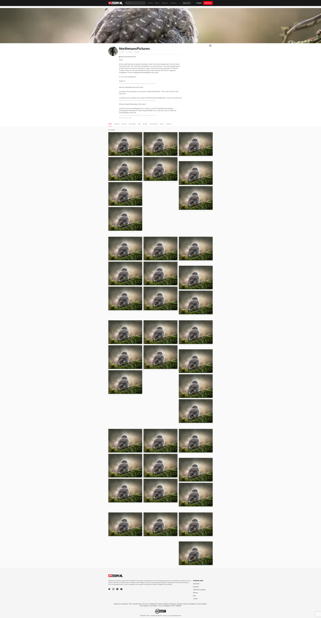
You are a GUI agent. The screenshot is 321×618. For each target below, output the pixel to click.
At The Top (183, 312)
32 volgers (129, 52)
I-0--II (181, 534)
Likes (139, 124)
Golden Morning (185, 183)
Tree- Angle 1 (149, 534)
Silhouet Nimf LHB (151, 258)
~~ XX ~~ (182, 450)
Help (194, 595)
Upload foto (186, 3)
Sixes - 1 (147, 500)
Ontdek (150, 3)
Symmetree (113, 367)
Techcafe (160, 604)
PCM (130, 604)
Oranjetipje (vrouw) (151, 450)
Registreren (208, 3)
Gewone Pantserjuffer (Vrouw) (153, 179)
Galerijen (116, 124)
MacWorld (166, 604)
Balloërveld (148, 475)
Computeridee (124, 604)
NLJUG (173, 605)
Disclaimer (196, 586)
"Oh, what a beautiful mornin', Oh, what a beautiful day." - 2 (189, 154)
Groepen (124, 124)
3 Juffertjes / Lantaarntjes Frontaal (189, 287)
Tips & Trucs (145, 604)
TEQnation (178, 605)
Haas (181, 396)
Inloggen (199, 3)
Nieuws (157, 3)
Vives (159, 605)
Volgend (168, 124)
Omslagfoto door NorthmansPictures (119, 10)
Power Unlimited (202, 604)
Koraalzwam (148, 308)
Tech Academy (153, 605)
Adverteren (196, 583)
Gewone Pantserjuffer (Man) (118, 204)
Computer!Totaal (137, 604)
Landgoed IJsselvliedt (152, 154)
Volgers (162, 124)
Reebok (147, 283)
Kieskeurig (116, 604)
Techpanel (179, 604)
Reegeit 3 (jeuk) (185, 421)
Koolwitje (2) (184, 208)
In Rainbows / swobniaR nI (118, 500)
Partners (195, 592)
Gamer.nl (185, 604)
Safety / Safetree (115, 392)
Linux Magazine (166, 605)
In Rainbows (113, 534)
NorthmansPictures (117, 134)
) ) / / (111, 475)
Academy (173, 3)
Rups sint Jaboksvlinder (117, 258)
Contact (195, 598)
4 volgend (136, 52)
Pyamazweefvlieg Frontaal (118, 283)
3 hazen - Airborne (186, 479)
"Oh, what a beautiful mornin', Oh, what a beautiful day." (118, 179)
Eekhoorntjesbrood (116, 154)
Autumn (147, 367)
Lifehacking (173, 604)
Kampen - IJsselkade (116, 342)
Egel (181, 342)
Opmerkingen (153, 124)
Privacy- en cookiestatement (172, 615)
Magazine (165, 3)
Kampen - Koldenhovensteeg (153, 342)
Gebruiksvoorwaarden (199, 589)
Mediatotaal (153, 604)
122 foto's (122, 52)
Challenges (132, 124)
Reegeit (112, 308)
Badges (145, 124)
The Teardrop (184, 563)
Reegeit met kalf (185, 258)
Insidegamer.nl (193, 604)
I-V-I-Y (181, 504)
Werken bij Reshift (156, 615)
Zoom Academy (144, 605)
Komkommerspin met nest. (118, 229)
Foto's (110, 124)
